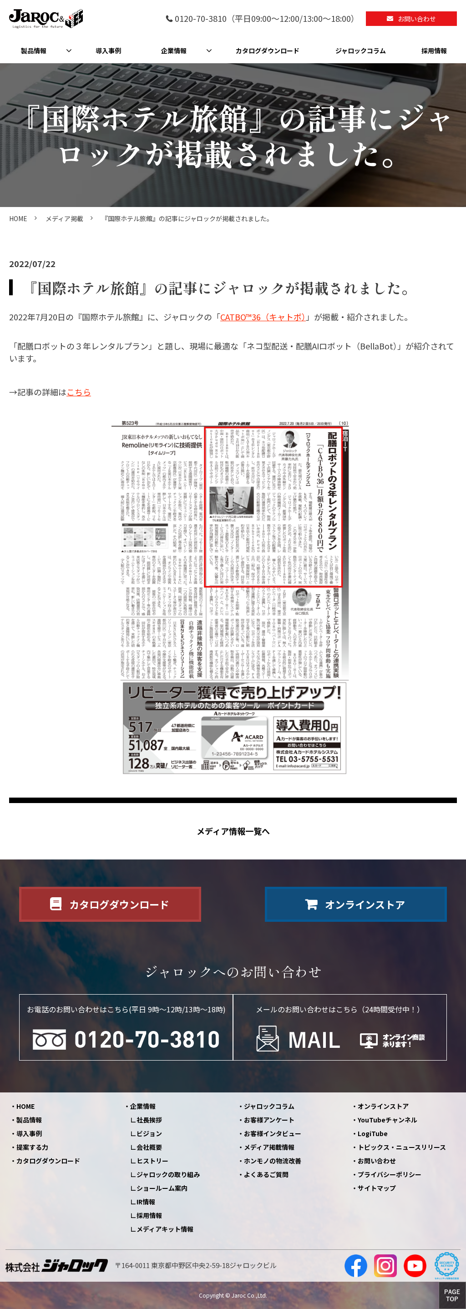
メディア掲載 (64, 218)
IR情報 (146, 1201)
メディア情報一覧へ (233, 831)
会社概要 (149, 1147)
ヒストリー (152, 1160)
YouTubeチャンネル (387, 1119)
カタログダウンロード (267, 50)
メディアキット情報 (165, 1228)
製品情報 (33, 50)
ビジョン (149, 1133)
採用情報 (434, 50)
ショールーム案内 (162, 1188)
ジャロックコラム (360, 50)
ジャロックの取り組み (168, 1174)
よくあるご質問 (266, 1174)
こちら (78, 392)
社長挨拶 (149, 1119)
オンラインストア (365, 904)
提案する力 (32, 1147)
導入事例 (108, 50)
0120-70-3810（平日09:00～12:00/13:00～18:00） (267, 19)
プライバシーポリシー (389, 1174)
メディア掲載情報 (269, 1147)
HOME (18, 218)
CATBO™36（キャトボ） (263, 317)
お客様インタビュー (272, 1133)
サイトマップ (377, 1188)
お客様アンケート (269, 1119)
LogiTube (373, 1133)
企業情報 (174, 50)
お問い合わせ (417, 18)
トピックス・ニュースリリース (402, 1147)
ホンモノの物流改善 (272, 1160)
